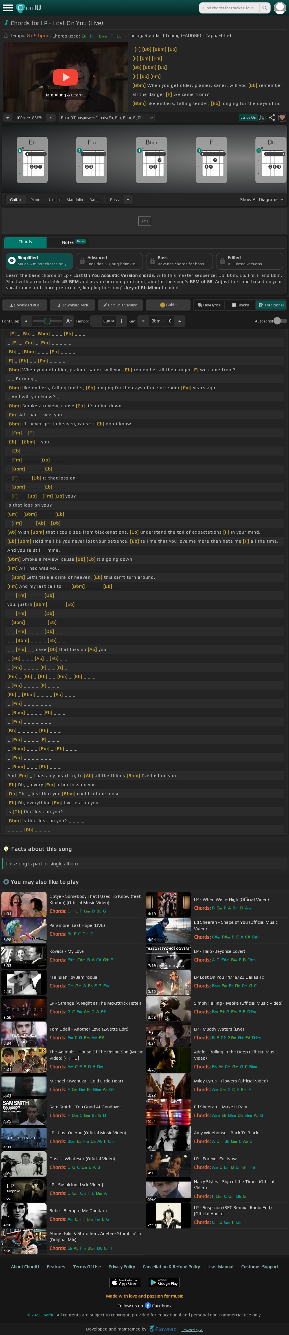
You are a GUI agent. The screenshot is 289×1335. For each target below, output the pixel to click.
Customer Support (259, 1266)
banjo (94, 199)
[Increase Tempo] (51, 117)
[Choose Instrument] (128, 199)
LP (44, 22)
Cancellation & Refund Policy (171, 1266)
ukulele (55, 199)
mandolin (75, 199)
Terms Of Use (87, 1266)
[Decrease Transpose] (143, 321)
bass (114, 199)
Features (56, 1266)
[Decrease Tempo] (7, 117)
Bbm (162, 319)
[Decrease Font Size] (26, 321)
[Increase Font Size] (68, 321)
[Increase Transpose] (179, 321)
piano (35, 199)
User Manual (220, 1266)
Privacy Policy (122, 1266)
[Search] (264, 8)
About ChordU (25, 1266)
